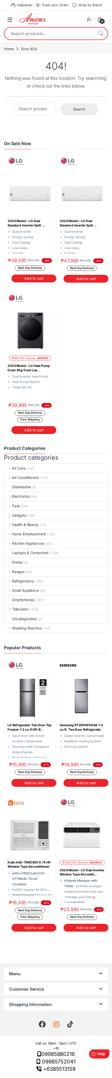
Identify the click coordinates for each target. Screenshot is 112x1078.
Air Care (19, 468)
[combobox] (48, 34)
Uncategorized (24, 618)
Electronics (21, 496)
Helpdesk (21, 5)
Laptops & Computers (30, 552)
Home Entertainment (29, 534)
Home (9, 49)
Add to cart (34, 278)
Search (100, 34)
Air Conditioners (25, 477)
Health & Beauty (25, 524)
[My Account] (89, 19)
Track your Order (52, 5)
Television (20, 609)
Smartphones (23, 600)
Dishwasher (21, 487)
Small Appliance (25, 590)
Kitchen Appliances (28, 543)
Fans (16, 506)
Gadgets (19, 515)
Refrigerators (23, 581)
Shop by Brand (87, 5)
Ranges (18, 571)
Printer (17, 562)
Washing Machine (27, 628)
